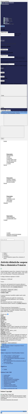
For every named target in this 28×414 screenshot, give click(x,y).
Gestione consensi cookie (10, 384)
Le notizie (6, 255)
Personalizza (4, 289)
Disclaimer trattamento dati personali (9, 399)
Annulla (2, 110)
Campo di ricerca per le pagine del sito (10, 238)
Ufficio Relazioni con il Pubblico (11, 379)
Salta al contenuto (5, 1)
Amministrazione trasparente (10, 386)
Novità (5, 254)
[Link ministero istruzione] (7, 2)
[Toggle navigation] (12, 132)
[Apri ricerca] (15, 120)
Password (17, 35)
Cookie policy (7, 375)
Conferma (8, 110)
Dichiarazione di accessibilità (10, 380)
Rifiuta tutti (12, 289)
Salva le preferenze (12, 342)
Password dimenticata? (6, 38)
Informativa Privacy (8, 378)
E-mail (16, 57)
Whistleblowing (7, 383)
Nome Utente (18, 33)
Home (5, 253)
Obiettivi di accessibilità (9, 382)
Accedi (2, 26)
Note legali (6, 376)
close (2, 138)
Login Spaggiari (12, 62)
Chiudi (2, 72)
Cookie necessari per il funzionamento (10, 307)
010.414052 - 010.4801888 (12, 356)
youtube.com (4, 314)
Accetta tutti (6, 291)
